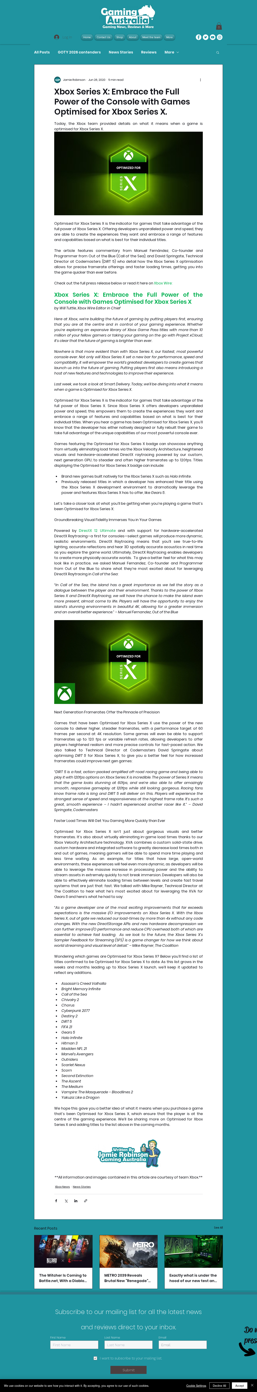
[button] (218, 52)
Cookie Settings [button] (196, 1386)
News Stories (121, 52)
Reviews (149, 52)
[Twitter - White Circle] (205, 37)
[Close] (252, 1385)
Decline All (219, 1386)
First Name (58, 1337)
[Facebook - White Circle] (198, 37)
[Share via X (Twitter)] (66, 1201)
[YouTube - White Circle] (212, 37)
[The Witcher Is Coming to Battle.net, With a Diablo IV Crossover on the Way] (63, 1251)
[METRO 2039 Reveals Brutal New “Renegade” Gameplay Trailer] (129, 1251)
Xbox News (62, 1187)
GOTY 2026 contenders (79, 52)
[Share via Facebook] (56, 1201)
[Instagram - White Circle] (219, 37)
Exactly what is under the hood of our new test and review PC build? (193, 1278)
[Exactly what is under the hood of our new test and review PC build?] (194, 1251)
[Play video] (128, 662)
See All (218, 1228)
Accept (239, 1386)
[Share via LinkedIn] (76, 1201)
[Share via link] (86, 1201)
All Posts (42, 52)
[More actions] (200, 79)
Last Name (112, 1337)
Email (162, 1337)
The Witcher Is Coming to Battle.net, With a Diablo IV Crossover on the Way (63, 1278)
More (169, 52)
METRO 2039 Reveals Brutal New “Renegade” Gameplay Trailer (126, 1278)
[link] (219, 26)
